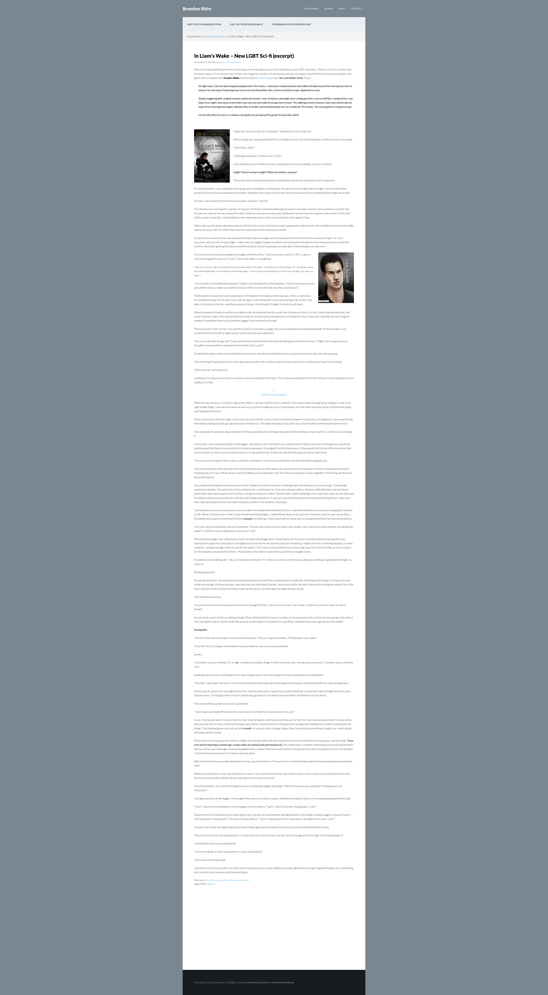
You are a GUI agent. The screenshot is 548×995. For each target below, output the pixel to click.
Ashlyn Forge (265, 77)
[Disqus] (274, 933)
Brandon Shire (197, 8)
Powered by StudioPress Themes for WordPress (270, 982)
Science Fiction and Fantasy (235, 880)
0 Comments (234, 62)
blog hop (211, 883)
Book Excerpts (213, 880)
